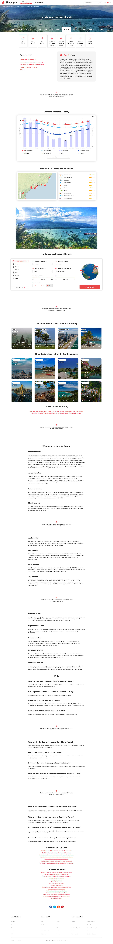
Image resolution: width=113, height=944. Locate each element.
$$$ (50, 285)
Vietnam (58, 931)
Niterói (49, 411)
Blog (12, 924)
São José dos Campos (41, 411)
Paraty (37, 6)
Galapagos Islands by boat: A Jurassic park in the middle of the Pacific (56, 872)
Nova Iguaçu (33, 411)
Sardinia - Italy (75, 931)
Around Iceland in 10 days (56, 898)
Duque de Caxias (55, 411)
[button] (20, 193)
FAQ (12, 934)
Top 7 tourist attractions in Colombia (56, 883)
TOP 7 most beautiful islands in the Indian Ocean (56, 890)
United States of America (46, 931)
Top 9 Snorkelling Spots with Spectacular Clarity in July (56, 859)
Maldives (73, 921)
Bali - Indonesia (75, 934)
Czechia (89, 931)
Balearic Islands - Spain (92, 927)
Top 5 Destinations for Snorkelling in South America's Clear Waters (56, 852)
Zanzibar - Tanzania (91, 934)
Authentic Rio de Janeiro (56, 881)
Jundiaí (50, 413)
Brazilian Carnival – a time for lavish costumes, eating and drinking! (56, 887)
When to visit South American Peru (56, 878)
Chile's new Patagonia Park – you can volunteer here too (56, 874)
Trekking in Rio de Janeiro (56, 880)
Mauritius (73, 924)
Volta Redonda (79, 411)
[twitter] (54, 906)
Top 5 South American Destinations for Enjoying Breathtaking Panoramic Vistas (56, 863)
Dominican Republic (76, 927)
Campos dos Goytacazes (75, 413)
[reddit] (58, 906)
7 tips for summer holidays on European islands (56, 892)
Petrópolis (45, 413)
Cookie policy (14, 931)
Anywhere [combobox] (35, 264)
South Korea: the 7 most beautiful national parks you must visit (56, 894)
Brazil (18, 6)
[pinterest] (62, 906)
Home (4, 6)
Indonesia (43, 934)
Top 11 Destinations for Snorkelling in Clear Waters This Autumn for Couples (56, 857)
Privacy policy (14, 927)
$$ (43, 285)
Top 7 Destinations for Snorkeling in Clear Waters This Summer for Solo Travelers (56, 854)
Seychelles (89, 924)
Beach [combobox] (35, 271)
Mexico (58, 927)
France (58, 924)
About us (13, 921)
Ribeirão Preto (55, 413)
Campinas (66, 411)
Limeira (66, 413)
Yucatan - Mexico (91, 921)
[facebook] (50, 906)
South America (11, 6)
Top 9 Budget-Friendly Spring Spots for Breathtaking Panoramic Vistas (56, 850)
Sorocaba (40, 413)
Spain (42, 927)
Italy (42, 921)
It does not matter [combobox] (60, 271)
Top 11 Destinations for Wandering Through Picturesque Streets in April (56, 861)
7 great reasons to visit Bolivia (56, 885)
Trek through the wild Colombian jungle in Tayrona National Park (56, 876)
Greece (58, 934)
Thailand (43, 924)
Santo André (72, 411)
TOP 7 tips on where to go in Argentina (56, 889)
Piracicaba (62, 413)
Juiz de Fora (34, 413)
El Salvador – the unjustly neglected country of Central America (56, 896)
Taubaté (62, 411)
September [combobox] (58, 264)
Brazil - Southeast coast (27, 6)
